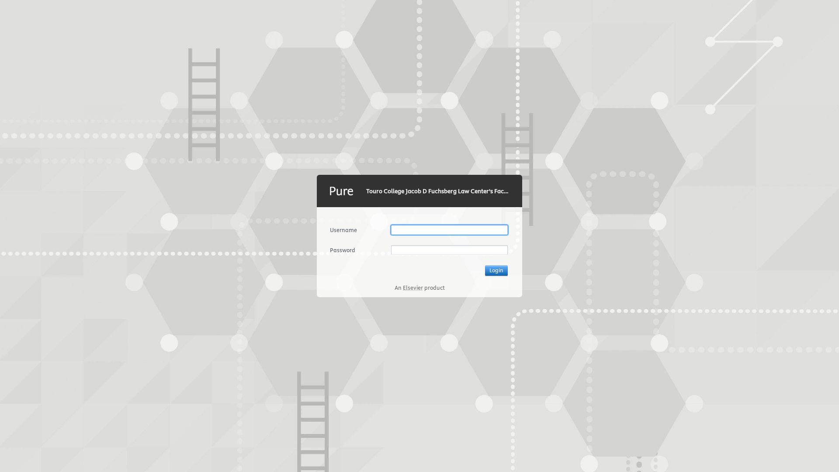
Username (343, 229)
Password (342, 249)
